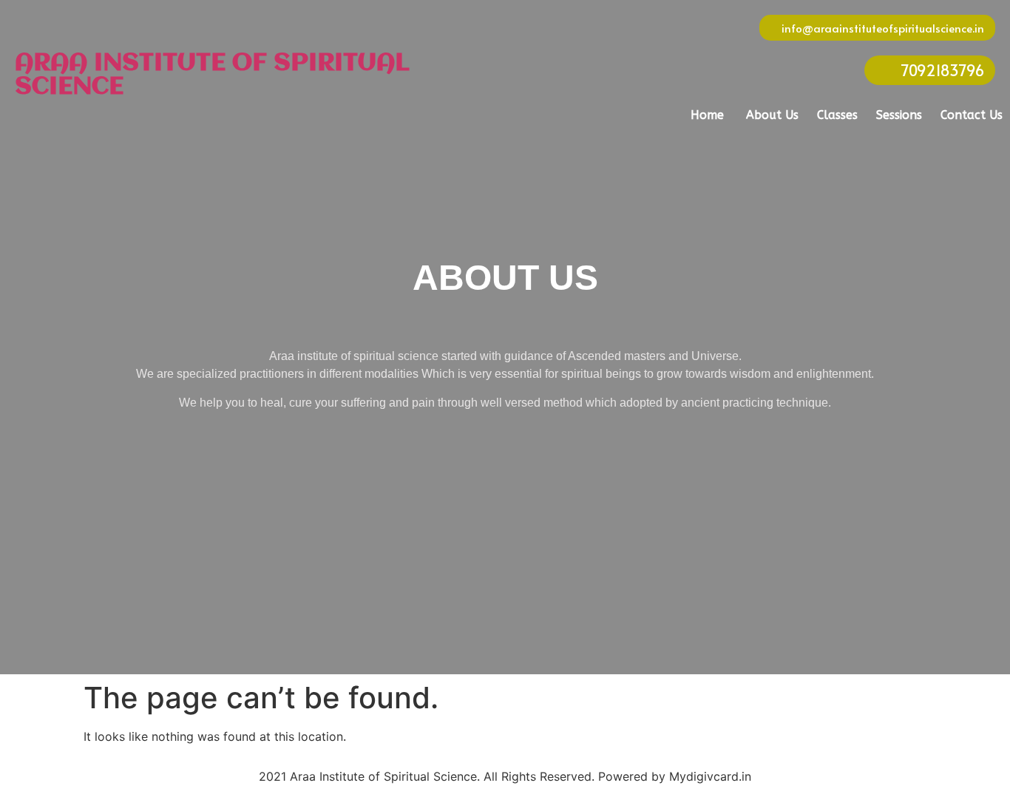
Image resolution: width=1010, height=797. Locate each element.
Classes (837, 115)
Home (707, 115)
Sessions (899, 115)
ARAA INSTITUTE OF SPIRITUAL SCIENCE (212, 75)
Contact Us (971, 115)
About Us (772, 115)
